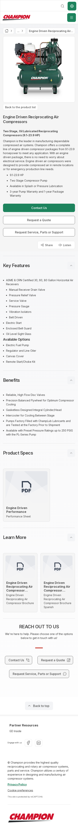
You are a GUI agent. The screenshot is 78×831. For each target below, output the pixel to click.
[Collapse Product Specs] (71, 453)
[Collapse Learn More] (71, 537)
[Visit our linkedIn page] (38, 742)
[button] (39, 265)
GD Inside (15, 731)
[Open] (71, 17)
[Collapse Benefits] (71, 380)
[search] (62, 6)
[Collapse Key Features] (71, 265)
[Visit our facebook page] (28, 742)
